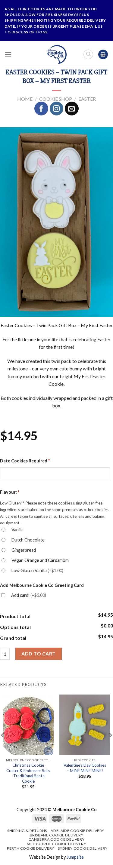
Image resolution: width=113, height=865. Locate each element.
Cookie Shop (55, 99)
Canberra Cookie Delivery (57, 839)
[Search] (88, 54)
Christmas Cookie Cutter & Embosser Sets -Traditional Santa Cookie (28, 773)
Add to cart (38, 653)
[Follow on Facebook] (41, 108)
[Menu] (8, 54)
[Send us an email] (72, 108)
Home (25, 99)
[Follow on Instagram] (57, 108)
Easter (87, 99)
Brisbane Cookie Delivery (56, 835)
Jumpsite (75, 857)
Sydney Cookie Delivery (82, 848)
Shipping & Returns (27, 830)
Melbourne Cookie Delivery (56, 844)
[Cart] (103, 55)
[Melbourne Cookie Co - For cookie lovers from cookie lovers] (56, 54)
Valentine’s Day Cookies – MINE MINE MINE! (85, 768)
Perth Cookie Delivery (30, 848)
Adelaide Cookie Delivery (77, 830)
